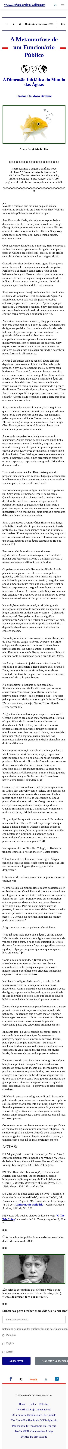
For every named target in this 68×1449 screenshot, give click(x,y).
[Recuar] (6, 24)
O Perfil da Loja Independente (34, 1409)
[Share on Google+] (33, 1379)
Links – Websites (39, 1404)
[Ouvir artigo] (13, 24)
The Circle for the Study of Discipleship (34, 1420)
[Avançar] (20, 24)
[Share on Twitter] (21, 1379)
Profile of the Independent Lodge (34, 1431)
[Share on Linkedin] (57, 1379)
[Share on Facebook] (10, 1379)
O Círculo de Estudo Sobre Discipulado (34, 1414)
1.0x (63, 24)
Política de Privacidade (34, 1436)
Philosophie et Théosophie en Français (34, 1425)
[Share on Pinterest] (46, 1379)
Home (22, 1404)
